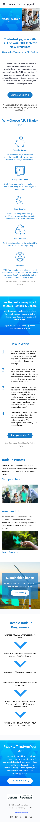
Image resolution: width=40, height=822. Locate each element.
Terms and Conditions (21, 813)
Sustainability (20, 808)
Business (10, 808)
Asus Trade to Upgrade (22, 4)
